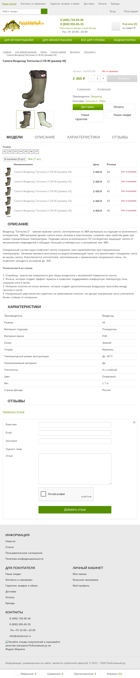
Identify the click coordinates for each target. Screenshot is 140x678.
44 (21, 151)
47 (36, 151)
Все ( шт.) (34, 159)
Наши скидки (9, 3)
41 (5, 151)
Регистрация (131, 11)
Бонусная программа (85, 579)
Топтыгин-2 (91, 101)
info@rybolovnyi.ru (20, 636)
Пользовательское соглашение (23, 552)
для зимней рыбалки (57, 40)
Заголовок (11, 441)
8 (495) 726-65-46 (69, 20)
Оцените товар (14, 449)
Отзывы (120, 137)
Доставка (89, 3)
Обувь (102, 101)
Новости (10, 541)
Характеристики (83, 137)
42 (10, 151)
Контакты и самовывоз (33, 3)
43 (15, 151)
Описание (45, 137)
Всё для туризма (93, 40)
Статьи (9, 547)
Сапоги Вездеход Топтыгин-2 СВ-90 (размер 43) (43, 200)
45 (26, 151)
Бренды (115, 3)
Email (9, 432)
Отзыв (9, 455)
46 (31, 151)
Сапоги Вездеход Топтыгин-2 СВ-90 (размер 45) (43, 210)
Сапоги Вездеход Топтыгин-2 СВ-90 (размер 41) (43, 181)
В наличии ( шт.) (14, 159)
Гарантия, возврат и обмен (64, 3)
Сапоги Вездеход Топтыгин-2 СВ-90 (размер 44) (43, 171)
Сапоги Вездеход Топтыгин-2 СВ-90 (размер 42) (43, 191)
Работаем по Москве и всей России (78, 28)
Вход (113, 11)
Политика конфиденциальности (24, 558)
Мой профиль (81, 585)
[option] (25, 119)
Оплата (102, 3)
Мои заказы (80, 573)
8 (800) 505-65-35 (69, 24)
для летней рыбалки (19, 40)
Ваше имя (11, 424)
